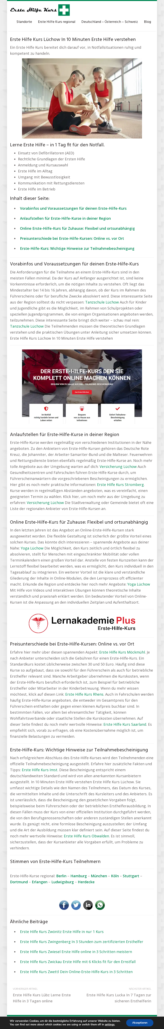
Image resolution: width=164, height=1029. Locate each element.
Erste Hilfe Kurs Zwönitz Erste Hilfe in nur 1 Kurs (62, 931)
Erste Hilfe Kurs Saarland (124, 724)
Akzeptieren (139, 1023)
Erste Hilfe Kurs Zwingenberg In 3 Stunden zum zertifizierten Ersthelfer (81, 941)
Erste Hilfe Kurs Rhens (84, 694)
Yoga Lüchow (32, 548)
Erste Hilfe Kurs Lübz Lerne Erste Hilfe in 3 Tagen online (42, 995)
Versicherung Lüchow (118, 466)
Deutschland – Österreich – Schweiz (109, 22)
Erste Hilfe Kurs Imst (39, 769)
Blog (147, 22)
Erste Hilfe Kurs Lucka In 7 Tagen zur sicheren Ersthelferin (118, 995)
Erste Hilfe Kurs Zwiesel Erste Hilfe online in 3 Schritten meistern (76, 951)
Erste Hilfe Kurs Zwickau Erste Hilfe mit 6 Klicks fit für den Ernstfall (78, 961)
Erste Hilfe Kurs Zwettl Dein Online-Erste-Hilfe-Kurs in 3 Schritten (76, 971)
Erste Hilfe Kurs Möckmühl (122, 652)
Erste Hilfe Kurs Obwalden (86, 836)
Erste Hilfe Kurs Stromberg (120, 484)
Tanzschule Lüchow (102, 302)
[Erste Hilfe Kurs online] (40, 10)
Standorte (24, 22)
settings (109, 1024)
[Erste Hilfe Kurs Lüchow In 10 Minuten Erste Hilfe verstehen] (82, 98)
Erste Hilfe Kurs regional (56, 22)
